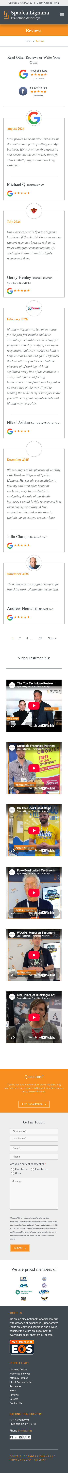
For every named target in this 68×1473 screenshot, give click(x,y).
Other (18, 1173)
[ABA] (23, 1285)
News (13, 1390)
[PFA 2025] (44, 1285)
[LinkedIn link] (16, 1437)
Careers (14, 1398)
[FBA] (23, 1292)
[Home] (26, 15)
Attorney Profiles (19, 1377)
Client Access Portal (48, 2)
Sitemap (40, 1459)
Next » (52, 638)
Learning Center (18, 1369)
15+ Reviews (38, 96)
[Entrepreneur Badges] (23, 1299)
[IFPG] (44, 1279)
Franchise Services (20, 1373)
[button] (62, 14)
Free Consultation (32, 1104)
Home (28, 41)
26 (40, 638)
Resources (15, 1386)
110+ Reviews (39, 79)
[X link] (29, 1437)
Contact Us (16, 1403)
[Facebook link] (12, 1437)
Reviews (14, 1394)
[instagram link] (24, 1437)
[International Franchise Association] (23, 1279)
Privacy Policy (21, 1459)
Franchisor (21, 1169)
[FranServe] (44, 1292)
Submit (18, 1248)
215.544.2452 (25, 2)
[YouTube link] (20, 1437)
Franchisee (41, 1169)
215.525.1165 (25, 1430)
